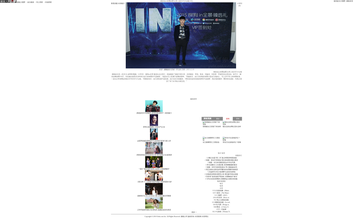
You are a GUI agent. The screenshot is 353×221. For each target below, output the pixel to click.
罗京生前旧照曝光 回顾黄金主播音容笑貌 (222, 179)
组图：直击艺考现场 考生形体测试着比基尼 (222, 160)
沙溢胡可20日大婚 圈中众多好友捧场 (221, 172)
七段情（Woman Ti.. (223, 212)
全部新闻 (198, 216)
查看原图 (114, 3)
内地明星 (48, 2)
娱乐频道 (30, 2)
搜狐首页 (349, 1)
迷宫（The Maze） (223, 193)
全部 (221, 188)
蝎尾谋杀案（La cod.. (223, 202)
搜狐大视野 (21, 2)
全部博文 (205, 216)
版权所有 (191, 216)
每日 (221, 184)
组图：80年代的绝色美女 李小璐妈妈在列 (222, 167)
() (239, 6)
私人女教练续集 (223, 200)
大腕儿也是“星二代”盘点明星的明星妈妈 (222, 158)
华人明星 (39, 2)
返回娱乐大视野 (339, 1)
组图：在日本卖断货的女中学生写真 (222, 162)
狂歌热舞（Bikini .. (223, 191)
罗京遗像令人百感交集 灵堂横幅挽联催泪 (222, 165)
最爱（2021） (223, 195)
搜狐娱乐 (167, 69)
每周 (221, 186)
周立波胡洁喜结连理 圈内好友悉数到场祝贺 (222, 169)
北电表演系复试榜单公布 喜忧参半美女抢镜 (222, 174)
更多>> (194, 212)
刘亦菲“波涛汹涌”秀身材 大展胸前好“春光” (222, 176)
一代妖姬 (223, 209)
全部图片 (121, 3)
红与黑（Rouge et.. (223, 205)
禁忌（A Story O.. (223, 207)
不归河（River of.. (223, 198)
